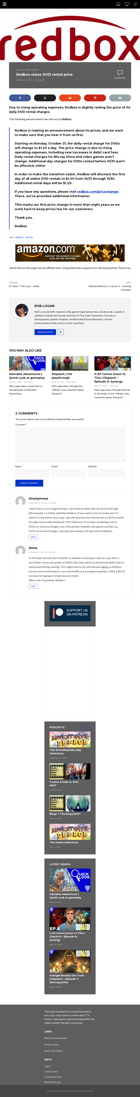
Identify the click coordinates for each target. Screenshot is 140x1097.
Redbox (19, 237)
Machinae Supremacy (55, 1038)
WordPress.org (52, 1082)
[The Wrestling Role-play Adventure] (70, 740)
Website (92, 466)
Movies (20, 70)
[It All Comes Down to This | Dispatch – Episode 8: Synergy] (112, 363)
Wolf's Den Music (53, 1050)
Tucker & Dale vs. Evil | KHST (64, 783)
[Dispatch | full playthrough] (70, 363)
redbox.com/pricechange (97, 192)
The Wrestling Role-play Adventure (65, 751)
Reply (33, 537)
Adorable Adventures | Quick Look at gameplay (27, 375)
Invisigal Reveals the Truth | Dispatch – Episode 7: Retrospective (67, 979)
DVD (11, 237)
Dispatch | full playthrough (62, 375)
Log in (47, 1066)
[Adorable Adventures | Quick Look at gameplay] (27, 363)
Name (19, 466)
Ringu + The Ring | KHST (65, 813)
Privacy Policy (51, 1044)
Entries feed (51, 1071)
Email (55, 466)
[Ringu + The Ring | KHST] (70, 803)
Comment (21, 424)
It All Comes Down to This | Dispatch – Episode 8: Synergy (109, 377)
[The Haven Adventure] (70, 832)
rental (29, 237)
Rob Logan (28, 382)
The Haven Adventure (64, 842)
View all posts (45, 332)
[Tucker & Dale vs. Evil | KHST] (70, 771)
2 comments (119, 78)
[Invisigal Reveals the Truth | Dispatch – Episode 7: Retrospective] (70, 961)
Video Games (31, 70)
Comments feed (53, 1076)
